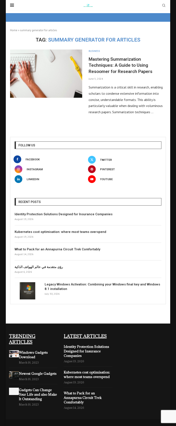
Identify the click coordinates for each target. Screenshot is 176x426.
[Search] (164, 6)
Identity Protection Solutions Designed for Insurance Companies (63, 214)
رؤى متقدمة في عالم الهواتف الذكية (39, 267)
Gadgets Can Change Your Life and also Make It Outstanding (38, 394)
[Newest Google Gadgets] (14, 374)
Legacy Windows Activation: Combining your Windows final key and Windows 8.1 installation (102, 286)
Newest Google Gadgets (37, 373)
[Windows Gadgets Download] (14, 353)
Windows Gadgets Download (33, 354)
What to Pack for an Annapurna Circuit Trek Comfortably (57, 249)
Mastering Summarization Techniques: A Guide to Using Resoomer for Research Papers (120, 65)
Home (13, 30)
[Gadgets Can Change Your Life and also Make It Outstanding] (14, 391)
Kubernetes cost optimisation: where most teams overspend (60, 232)
